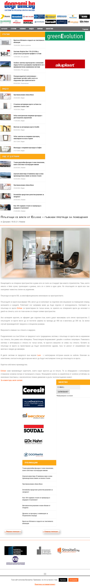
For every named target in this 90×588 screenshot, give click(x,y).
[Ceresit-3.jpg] (50, 23)
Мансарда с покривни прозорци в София (27, 148)
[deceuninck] (16, 18)
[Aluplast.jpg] (16, 23)
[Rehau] (84, 18)
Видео (23, 98)
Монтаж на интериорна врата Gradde (26, 127)
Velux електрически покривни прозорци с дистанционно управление (28, 117)
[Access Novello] (84, 23)
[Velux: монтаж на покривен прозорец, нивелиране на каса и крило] (5, 138)
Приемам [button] (63, 580)
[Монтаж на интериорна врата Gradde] (5, 128)
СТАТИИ (13, 29)
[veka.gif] (39, 18)
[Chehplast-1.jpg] (28, 18)
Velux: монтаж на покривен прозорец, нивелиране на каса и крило (27, 137)
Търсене (85, 29)
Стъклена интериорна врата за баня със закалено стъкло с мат (27, 105)
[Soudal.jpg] (28, 23)
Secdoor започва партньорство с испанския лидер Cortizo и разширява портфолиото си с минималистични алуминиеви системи (29, 65)
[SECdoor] (73, 23)
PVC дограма (25, 70)
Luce (39, 355)
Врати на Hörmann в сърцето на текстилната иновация (29, 41)
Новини (23, 167)
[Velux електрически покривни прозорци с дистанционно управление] (5, 117)
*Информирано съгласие (64, 396)
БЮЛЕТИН (49, 29)
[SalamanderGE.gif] (65, 40)
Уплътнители (24, 83)
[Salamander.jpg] (5, 23)
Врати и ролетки (26, 45)
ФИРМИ (40, 29)
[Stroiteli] (68, 554)
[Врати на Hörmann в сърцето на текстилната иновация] (5, 42)
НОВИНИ (23, 29)
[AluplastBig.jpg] (65, 68)
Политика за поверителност (45, 584)
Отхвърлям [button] (73, 580)
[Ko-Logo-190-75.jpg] (73, 18)
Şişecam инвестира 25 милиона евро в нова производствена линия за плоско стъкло (28, 175)
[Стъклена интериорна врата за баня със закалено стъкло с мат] (5, 106)
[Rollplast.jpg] (50, 18)
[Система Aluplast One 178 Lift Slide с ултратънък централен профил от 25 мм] (5, 53)
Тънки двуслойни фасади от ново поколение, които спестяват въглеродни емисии (29, 163)
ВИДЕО (31, 29)
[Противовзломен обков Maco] (5, 96)
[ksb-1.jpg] (15, 564)
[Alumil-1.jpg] (5, 18)
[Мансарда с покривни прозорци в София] (5, 149)
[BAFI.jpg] (15, 554)
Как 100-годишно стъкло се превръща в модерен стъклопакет (27, 207)
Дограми (6, 222)
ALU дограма (25, 57)
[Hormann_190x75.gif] (61, 18)
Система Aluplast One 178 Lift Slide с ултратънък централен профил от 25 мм (27, 53)
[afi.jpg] (44, 554)
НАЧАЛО (4, 29)
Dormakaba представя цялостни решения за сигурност (29, 196)
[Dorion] (39, 23)
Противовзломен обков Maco (24, 95)
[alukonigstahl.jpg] (61, 23)
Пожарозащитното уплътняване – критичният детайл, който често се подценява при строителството (26, 78)
